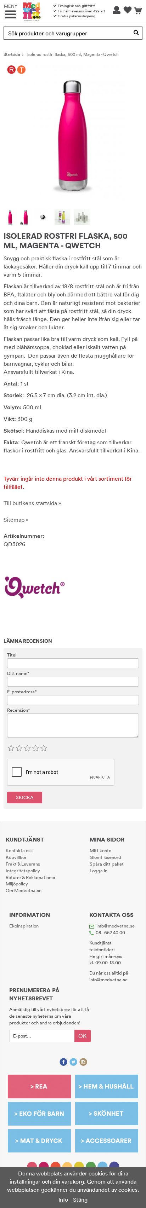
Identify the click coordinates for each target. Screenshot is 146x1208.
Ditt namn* (18, 673)
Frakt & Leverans (23, 864)
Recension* (18, 710)
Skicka (24, 797)
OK (82, 1035)
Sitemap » (16, 519)
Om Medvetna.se (23, 890)
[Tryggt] (21, 69)
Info (63, 1199)
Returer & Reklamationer (31, 877)
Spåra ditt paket (107, 864)
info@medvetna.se (115, 926)
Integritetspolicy (23, 870)
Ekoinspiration (24, 926)
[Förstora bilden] (73, 132)
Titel (11, 655)
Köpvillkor (16, 857)
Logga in (98, 870)
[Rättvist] (11, 69)
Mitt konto (100, 850)
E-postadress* (22, 691)
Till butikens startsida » (32, 503)
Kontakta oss (19, 850)
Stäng (80, 1199)
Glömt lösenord (105, 857)
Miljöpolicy (17, 883)
